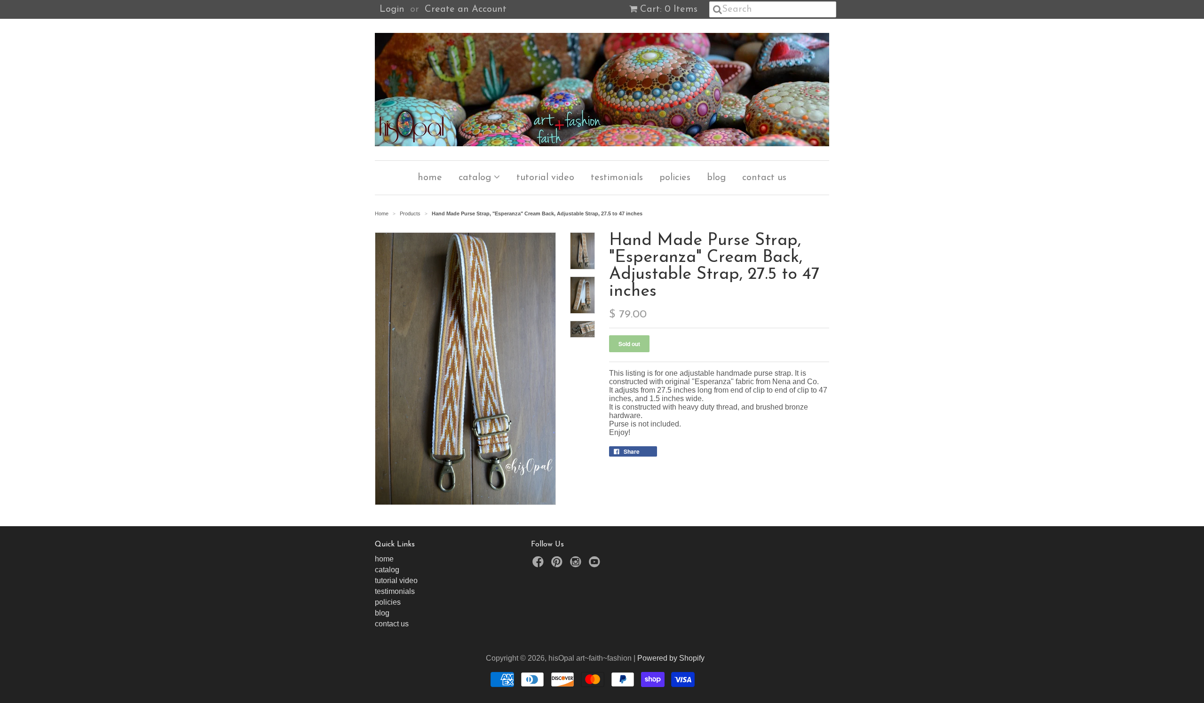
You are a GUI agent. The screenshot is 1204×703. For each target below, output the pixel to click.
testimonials (617, 177)
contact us (764, 177)
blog (716, 177)
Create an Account (466, 9)
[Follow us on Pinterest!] (558, 564)
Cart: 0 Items (668, 9)
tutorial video (545, 177)
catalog (476, 177)
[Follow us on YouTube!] (596, 564)
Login (392, 9)
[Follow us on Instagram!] (577, 564)
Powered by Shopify (671, 658)
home (430, 177)
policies (674, 177)
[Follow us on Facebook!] (539, 564)
